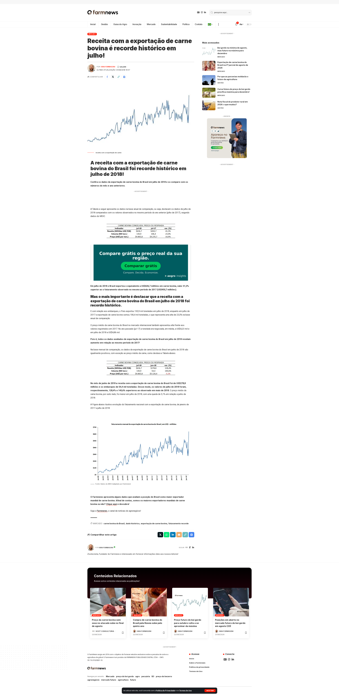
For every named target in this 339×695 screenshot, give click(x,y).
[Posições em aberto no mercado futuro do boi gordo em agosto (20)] (231, 602)
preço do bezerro (164, 676)
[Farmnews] (102, 12)
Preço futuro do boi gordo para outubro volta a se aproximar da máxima (187, 623)
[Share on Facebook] (107, 77)
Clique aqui (111, 504)
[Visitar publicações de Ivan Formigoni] (91, 68)
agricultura (123, 680)
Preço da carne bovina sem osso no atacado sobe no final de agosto (108, 623)
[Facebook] (190, 548)
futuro (133, 680)
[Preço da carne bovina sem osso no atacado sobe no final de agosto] (108, 602)
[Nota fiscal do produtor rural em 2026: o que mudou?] (208, 105)
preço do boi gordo (125, 676)
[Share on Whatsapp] (166, 534)
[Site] (186, 548)
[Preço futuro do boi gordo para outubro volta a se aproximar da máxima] (190, 602)
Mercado (92, 34)
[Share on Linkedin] (173, 534)
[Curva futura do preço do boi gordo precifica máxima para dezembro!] (208, 93)
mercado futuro (108, 680)
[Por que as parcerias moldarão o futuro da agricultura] (208, 80)
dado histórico (133, 523)
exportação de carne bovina (154, 523)
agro (137, 676)
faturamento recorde (178, 523)
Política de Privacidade (165, 691)
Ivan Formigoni (108, 67)
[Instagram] (201, 12)
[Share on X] (112, 77)
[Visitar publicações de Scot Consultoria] (93, 631)
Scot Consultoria (105, 631)
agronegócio (93, 680)
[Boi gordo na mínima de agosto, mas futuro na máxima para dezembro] (208, 51)
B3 (153, 676)
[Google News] (198, 12)
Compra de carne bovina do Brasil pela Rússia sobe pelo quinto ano (147, 623)
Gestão (220, 83)
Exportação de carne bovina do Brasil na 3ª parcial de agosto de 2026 (232, 65)
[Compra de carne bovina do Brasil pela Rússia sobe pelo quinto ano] (149, 602)
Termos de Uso (185, 691)
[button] (210, 690)
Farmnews (102, 511)
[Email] (179, 534)
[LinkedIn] (205, 12)
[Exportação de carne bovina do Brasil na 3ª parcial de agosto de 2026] (208, 66)
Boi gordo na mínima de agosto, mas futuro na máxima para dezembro (232, 50)
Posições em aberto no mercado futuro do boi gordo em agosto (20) (230, 623)
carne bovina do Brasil (114, 523)
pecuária (145, 676)
